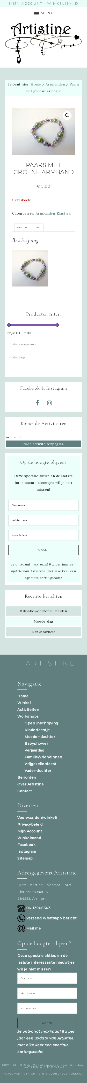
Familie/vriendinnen (43, 757)
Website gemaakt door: (51, 1065)
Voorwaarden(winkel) (37, 817)
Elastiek (64, 213)
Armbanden (55, 84)
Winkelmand (29, 838)
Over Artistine (30, 784)
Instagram (26, 851)
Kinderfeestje (37, 730)
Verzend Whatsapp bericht (51, 918)
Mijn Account (29, 831)
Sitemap (25, 858)
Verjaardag (34, 750)
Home (23, 696)
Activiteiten (28, 709)
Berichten (26, 777)
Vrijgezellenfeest (41, 764)
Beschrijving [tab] (29, 227)
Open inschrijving (41, 723)
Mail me (33, 928)
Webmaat (77, 1065)
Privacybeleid (30, 824)
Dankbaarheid (43, 632)
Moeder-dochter (40, 737)
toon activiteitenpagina (43, 444)
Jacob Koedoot (70, 1073)
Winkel (24, 703)
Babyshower (36, 743)
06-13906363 (38, 908)
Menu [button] (47, 13)
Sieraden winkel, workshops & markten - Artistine (43, 43)
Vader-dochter (38, 770)
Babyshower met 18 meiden (43, 611)
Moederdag (43, 621)
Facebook (26, 845)
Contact (24, 791)
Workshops (28, 716)
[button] (67, 115)
